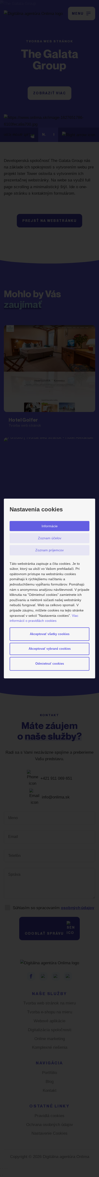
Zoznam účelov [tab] (49, 538)
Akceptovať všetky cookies (49, 634)
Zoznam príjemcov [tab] (49, 550)
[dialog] (49, 588)
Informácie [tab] (50, 526)
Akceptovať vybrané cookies (50, 648)
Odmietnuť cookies (49, 663)
